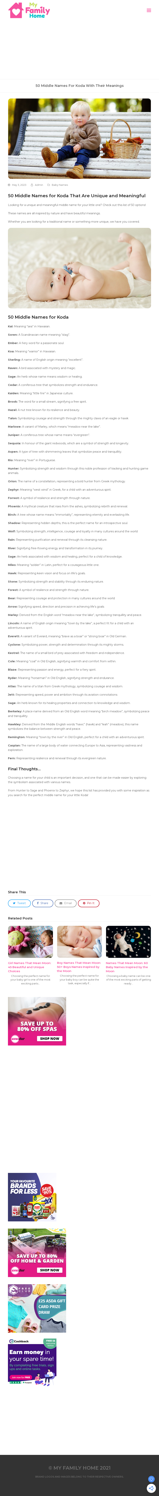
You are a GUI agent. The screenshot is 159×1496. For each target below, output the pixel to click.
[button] (149, 10)
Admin (39, 184)
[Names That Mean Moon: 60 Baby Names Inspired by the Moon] (128, 941)
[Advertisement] (79, 50)
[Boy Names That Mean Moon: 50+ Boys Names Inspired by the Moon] (79, 941)
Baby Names (60, 184)
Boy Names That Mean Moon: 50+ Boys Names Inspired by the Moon (79, 967)
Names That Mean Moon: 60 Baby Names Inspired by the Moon (127, 967)
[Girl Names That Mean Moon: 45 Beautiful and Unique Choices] (30, 941)
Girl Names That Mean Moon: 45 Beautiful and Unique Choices (29, 967)
